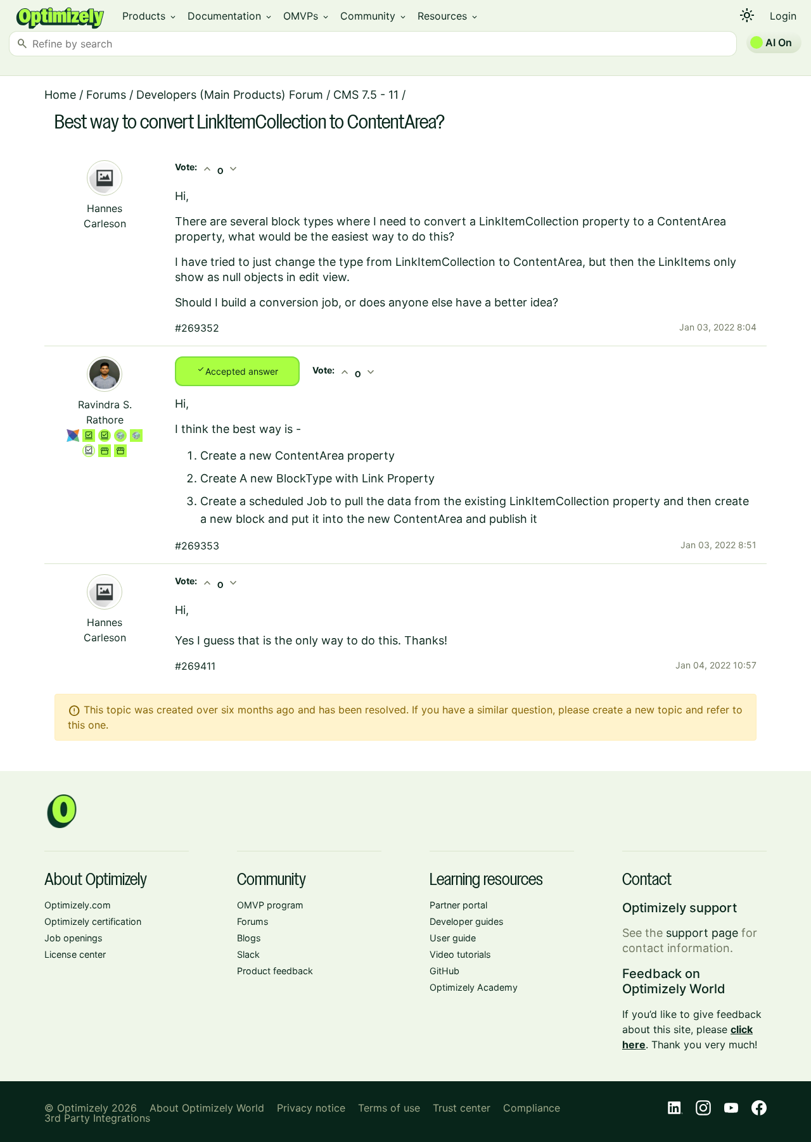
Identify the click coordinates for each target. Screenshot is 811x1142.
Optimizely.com (77, 905)
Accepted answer (237, 370)
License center (75, 954)
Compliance (531, 1107)
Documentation (230, 15)
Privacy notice (311, 1107)
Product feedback (275, 970)
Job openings (73, 937)
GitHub (444, 970)
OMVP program (270, 905)
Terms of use (389, 1107)
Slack (248, 954)
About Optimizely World (207, 1107)
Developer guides (467, 921)
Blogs (249, 937)
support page (702, 932)
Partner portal (458, 905)
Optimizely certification (92, 921)
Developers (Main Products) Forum (229, 94)
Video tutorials (460, 954)
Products (149, 15)
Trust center (461, 1107)
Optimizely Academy (474, 987)
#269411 (195, 666)
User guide (453, 937)
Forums (106, 94)
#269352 (197, 328)
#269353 (197, 545)
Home (60, 94)
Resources (448, 15)
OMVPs (306, 15)
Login (783, 15)
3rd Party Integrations (97, 1118)
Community (373, 15)
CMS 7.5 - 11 (366, 94)
